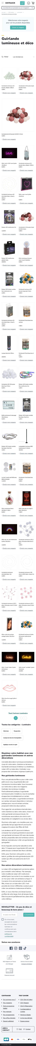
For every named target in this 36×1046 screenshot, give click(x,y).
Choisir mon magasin (9, 93)
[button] (11, 718)
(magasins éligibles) (26, 964)
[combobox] (18, 7)
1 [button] (15, 718)
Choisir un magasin (18, 27)
